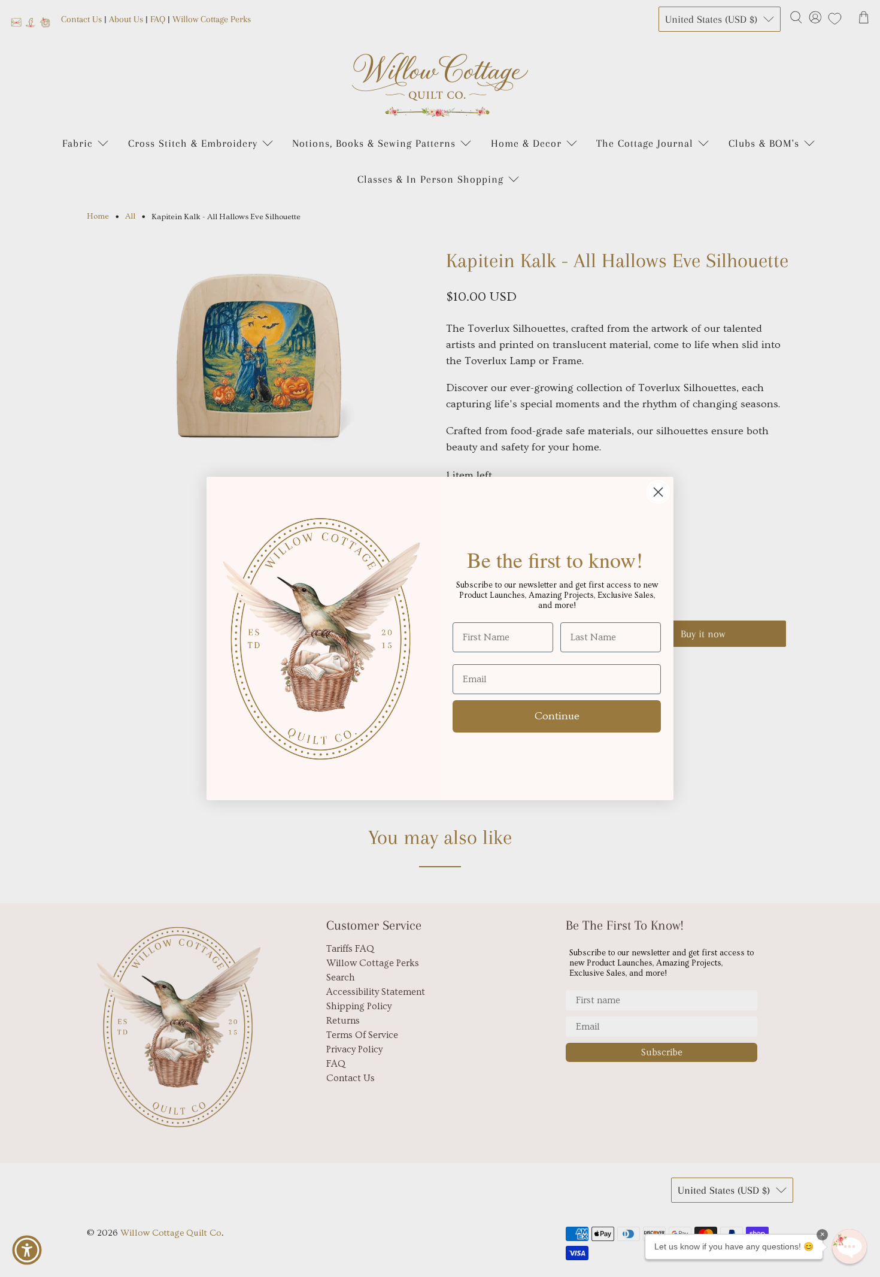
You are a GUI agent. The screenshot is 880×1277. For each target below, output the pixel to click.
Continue (557, 716)
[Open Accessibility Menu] (27, 1250)
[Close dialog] (658, 492)
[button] (849, 1246)
